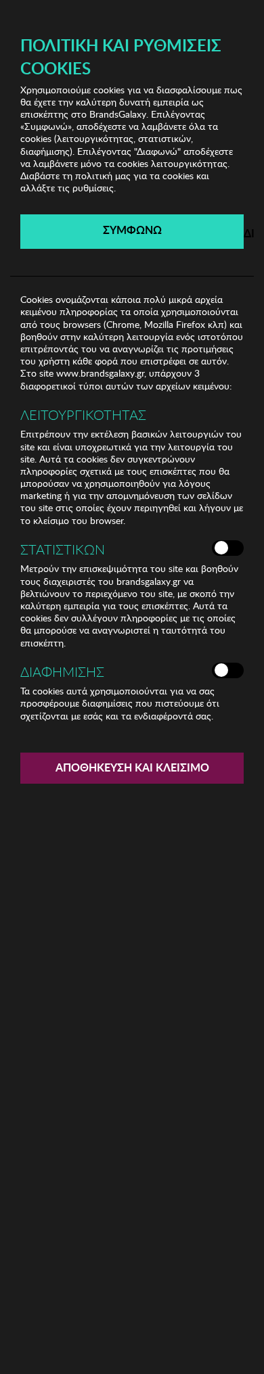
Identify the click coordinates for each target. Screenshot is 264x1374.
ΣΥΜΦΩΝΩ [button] (132, 229)
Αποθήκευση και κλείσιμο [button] (132, 767)
